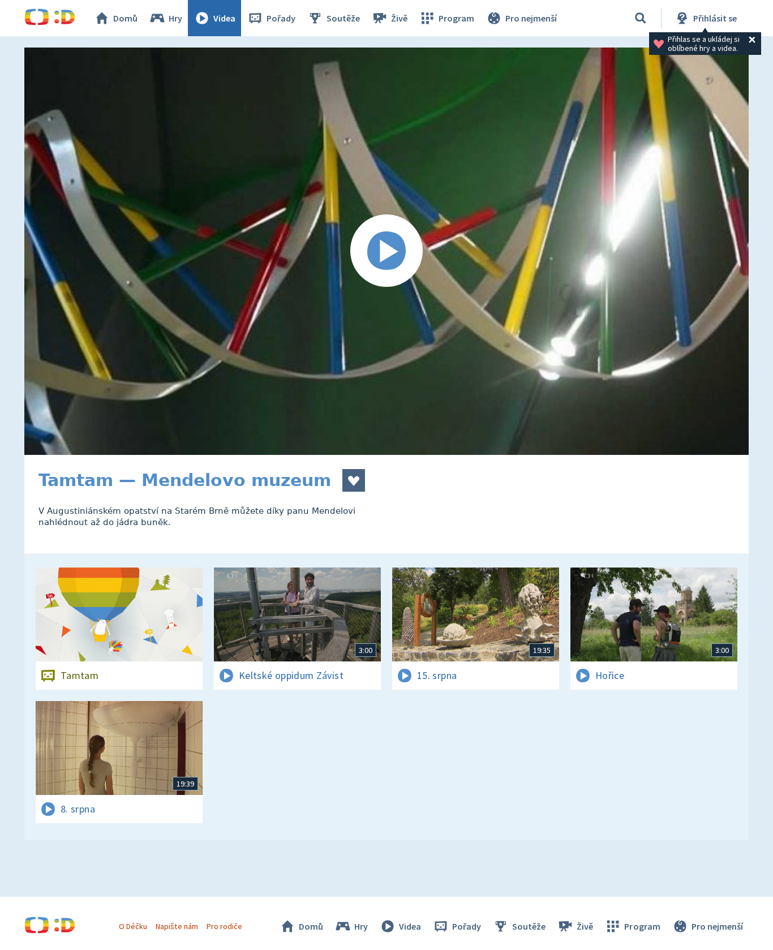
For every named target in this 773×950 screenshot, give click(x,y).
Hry (175, 18)
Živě (399, 18)
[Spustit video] (386, 251)
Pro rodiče (224, 926)
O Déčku (133, 926)
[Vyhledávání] (640, 18)
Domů (125, 18)
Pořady (281, 18)
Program (456, 18)
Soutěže (343, 18)
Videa (224, 18)
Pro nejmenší (531, 18)
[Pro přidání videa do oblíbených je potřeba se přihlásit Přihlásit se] (353, 480)
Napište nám (176, 926)
